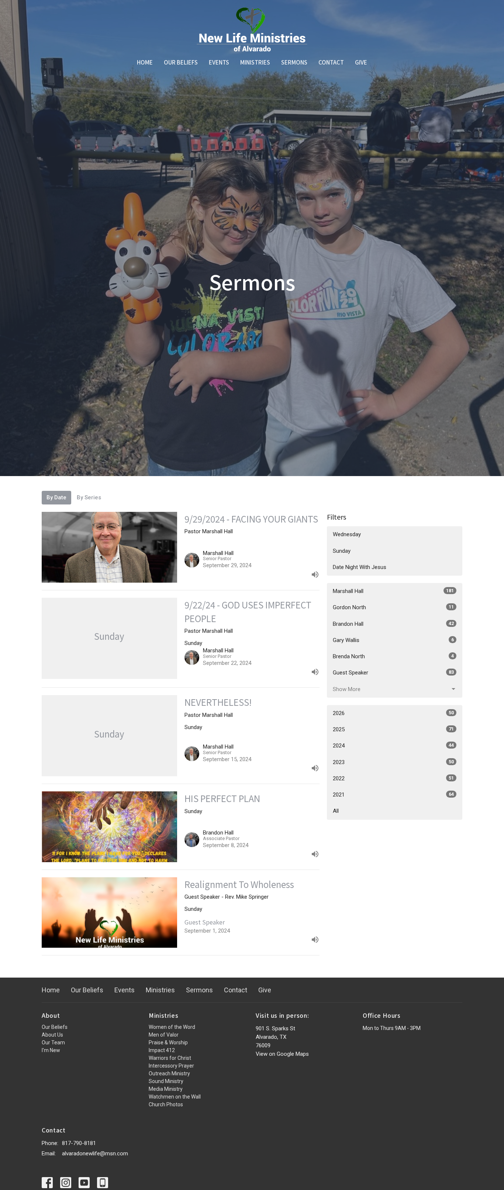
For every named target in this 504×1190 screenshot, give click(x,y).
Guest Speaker (393, 672)
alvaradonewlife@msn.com (95, 1153)
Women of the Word (172, 1027)
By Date (56, 497)
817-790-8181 (79, 1143)
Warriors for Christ (170, 1058)
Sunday (342, 551)
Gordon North (393, 607)
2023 (393, 762)
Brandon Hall (393, 624)
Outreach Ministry (169, 1073)
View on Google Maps (282, 1054)
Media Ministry (166, 1089)
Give (361, 62)
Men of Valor (164, 1035)
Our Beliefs (181, 62)
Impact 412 (162, 1050)
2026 (393, 713)
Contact (331, 62)
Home (145, 62)
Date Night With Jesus (359, 567)
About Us (52, 1035)
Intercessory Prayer (171, 1066)
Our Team (53, 1042)
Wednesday (347, 534)
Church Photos (166, 1104)
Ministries (255, 62)
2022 (393, 778)
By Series (89, 497)
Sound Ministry (166, 1081)
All (336, 811)
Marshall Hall (393, 591)
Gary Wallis (393, 640)
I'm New (51, 1050)
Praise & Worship (168, 1042)
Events (219, 62)
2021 (393, 794)
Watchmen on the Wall (175, 1097)
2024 (393, 745)
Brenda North (393, 656)
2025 (393, 729)
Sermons (294, 62)
